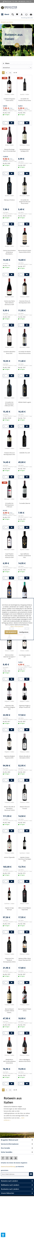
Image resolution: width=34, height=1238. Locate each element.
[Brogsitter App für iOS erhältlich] (11, 1158)
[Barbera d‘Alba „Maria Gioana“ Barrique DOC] (24, 944)
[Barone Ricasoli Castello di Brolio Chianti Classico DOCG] (9, 994)
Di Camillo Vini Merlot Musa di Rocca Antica (25, 352)
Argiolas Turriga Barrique (9, 908)
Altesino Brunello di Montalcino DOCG (24, 757)
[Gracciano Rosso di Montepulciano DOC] (24, 286)
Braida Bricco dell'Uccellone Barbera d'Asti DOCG (9, 1061)
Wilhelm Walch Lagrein (24, 402)
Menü (7, 14)
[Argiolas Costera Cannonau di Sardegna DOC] (24, 843)
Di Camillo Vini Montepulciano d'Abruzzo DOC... (9, 403)
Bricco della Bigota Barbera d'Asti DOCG (24, 1060)
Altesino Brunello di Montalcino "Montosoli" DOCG (9, 808)
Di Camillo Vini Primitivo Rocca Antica (24, 99)
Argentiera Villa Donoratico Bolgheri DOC (9, 707)
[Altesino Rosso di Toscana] (24, 792)
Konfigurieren (23, 632)
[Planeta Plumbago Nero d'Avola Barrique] (9, 135)
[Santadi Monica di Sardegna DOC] (24, 135)
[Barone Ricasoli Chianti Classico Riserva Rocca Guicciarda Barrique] (9, 590)
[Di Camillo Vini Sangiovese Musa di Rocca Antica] (24, 185)
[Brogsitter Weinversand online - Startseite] (9, 8)
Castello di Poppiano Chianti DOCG (9, 99)
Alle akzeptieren (11, 632)
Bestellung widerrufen (27, 18)
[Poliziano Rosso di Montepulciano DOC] (9, 438)
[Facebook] (3, 1158)
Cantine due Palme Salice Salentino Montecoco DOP (9, 302)
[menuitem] (5, 14)
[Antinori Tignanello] (9, 843)
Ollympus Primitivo (9, 200)
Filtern (7, 63)
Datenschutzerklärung (8, 1166)
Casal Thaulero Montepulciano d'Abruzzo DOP (9, 555)
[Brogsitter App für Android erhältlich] (15, 1158)
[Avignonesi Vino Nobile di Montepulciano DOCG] (9, 944)
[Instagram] (7, 1158)
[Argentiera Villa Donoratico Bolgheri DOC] (9, 691)
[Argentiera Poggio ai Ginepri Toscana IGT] (24, 691)
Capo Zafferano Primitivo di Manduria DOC (25, 555)
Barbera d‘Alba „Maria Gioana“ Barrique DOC (24, 959)
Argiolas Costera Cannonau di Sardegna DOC (24, 859)
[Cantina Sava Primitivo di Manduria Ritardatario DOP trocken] (9, 236)
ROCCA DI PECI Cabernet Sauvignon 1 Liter (9, 656)
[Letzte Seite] (10, 72)
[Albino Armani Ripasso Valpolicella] (24, 893)
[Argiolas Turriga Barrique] (9, 893)
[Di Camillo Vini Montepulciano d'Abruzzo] (9, 489)
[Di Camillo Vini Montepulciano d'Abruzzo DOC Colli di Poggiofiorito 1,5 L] (9, 388)
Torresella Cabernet (24, 503)
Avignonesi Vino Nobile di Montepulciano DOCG (9, 960)
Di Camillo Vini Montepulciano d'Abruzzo (9, 505)
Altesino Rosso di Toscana (24, 807)
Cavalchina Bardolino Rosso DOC (9, 352)
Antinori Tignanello (9, 857)
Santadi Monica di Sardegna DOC (25, 150)
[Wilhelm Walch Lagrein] (24, 388)
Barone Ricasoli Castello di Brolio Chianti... (9, 1010)
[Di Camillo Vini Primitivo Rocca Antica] (24, 84)
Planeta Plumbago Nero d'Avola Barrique (9, 150)
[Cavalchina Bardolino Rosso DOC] (9, 337)
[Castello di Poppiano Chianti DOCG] (9, 84)
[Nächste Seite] (6, 72)
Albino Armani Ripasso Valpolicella (24, 908)
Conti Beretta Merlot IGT (24, 656)
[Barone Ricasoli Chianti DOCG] (24, 994)
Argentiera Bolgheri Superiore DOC (9, 757)
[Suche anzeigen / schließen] (12, 14)
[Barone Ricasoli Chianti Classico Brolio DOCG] (24, 236)
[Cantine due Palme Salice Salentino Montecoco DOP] (9, 286)
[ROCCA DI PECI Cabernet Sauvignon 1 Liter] (9, 640)
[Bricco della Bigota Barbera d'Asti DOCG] (24, 1045)
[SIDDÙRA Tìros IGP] (24, 438)
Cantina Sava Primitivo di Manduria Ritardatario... (9, 252)
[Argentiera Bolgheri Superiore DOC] (9, 741)
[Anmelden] (26, 14)
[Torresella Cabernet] (24, 489)
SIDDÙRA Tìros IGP (24, 453)
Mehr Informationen (17, 626)
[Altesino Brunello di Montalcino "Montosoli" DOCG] (9, 792)
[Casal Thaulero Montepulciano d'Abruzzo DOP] (9, 539)
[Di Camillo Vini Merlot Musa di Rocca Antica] (24, 337)
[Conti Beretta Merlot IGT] (24, 640)
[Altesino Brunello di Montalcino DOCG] (24, 741)
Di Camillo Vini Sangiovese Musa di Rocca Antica (24, 201)
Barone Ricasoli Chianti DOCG (24, 1010)
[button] (3, 1235)
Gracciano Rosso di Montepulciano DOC (24, 302)
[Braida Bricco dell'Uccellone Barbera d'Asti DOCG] (9, 1045)
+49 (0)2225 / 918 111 (24, 1)
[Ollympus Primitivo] (9, 185)
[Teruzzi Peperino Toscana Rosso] (24, 590)
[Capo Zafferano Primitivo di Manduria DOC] (24, 539)
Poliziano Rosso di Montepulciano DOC (9, 453)
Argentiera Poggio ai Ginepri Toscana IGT (24, 706)
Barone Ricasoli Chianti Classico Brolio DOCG (24, 251)
